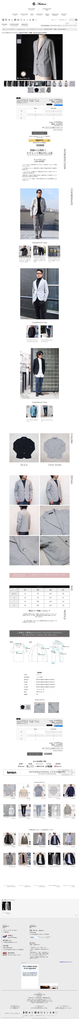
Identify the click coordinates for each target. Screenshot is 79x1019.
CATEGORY (14, 24)
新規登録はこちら (64, 19)
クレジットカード (10, 931)
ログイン (55, 19)
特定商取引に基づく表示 (40, 1015)
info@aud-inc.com (39, 1007)
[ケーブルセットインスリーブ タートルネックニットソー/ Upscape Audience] (32, 331)
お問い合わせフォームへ (63, 1007)
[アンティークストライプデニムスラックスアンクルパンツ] (47, 411)
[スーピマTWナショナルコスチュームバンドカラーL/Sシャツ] (32, 411)
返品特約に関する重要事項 (57, 129)
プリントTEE (65, 25)
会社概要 (25, 1015)
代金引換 (13, 947)
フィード (24, 962)
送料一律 (39, 932)
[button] (39, 141)
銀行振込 (10, 941)
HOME (4, 24)
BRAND (24, 24)
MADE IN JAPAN (54, 25)
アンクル (74, 25)
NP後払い (12, 937)
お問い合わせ (41, 145)
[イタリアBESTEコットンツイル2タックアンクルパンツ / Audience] (47, 331)
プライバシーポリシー (51, 1015)
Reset (76, 915)
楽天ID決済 (15, 953)
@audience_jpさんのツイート (66, 961)
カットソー (70, 25)
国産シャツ (60, 25)
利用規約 (31, 1015)
